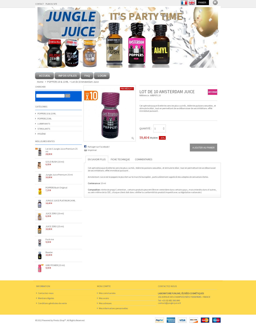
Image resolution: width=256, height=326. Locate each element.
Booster (49, 253)
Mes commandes (107, 293)
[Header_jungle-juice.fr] (128, 37)
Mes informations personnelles (113, 308)
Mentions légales (46, 298)
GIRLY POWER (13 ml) (55, 266)
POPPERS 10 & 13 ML (58, 81)
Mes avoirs (104, 298)
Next (217, 31)
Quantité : (145, 128)
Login (102, 75)
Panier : (202, 2)
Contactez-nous (45, 293)
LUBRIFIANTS (43, 123)
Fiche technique (120, 159)
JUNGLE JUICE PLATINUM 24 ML (61, 202)
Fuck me (50, 240)
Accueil (45, 75)
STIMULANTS (43, 128)
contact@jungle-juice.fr (169, 303)
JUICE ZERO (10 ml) (55, 214)
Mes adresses (105, 303)
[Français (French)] (184, 3)
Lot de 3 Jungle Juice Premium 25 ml (61, 151)
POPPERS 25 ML (44, 118)
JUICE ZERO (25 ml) (55, 227)
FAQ (87, 75)
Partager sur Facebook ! (99, 146)
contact (39, 4)
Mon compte (104, 286)
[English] (191, 3)
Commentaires (143, 159)
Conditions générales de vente (52, 303)
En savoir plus (97, 159)
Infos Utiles (67, 75)
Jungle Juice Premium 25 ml (59, 176)
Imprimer (92, 150)
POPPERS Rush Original (56, 189)
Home (40, 81)
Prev (39, 31)
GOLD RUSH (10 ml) (55, 163)
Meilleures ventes (45, 141)
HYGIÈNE (41, 133)
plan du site (51, 4)
